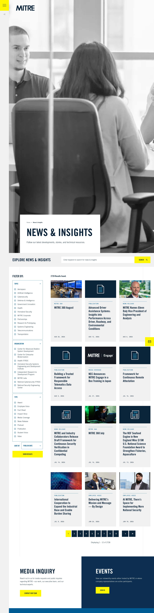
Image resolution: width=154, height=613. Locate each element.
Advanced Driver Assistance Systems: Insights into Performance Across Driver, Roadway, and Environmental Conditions (100, 318)
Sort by (17, 446)
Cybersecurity (23, 297)
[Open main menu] (4, 5)
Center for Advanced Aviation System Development (29, 350)
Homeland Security (25, 312)
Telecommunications (25, 330)
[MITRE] (25, 8)
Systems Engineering (25, 327)
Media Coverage (24, 418)
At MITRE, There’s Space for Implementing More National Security (133, 505)
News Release (23, 421)
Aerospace (21, 289)
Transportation (23, 334)
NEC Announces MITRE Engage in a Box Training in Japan (100, 377)
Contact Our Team (30, 593)
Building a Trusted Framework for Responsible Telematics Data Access (64, 381)
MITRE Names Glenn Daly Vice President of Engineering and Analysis (135, 313)
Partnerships (22, 319)
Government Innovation (26, 304)
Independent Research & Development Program (27, 373)
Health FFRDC (23, 361)
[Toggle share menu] (4, 14)
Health (20, 308)
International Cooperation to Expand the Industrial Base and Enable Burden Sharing (65, 506)
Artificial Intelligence (25, 293)
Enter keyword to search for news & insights (80, 260)
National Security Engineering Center (29, 386)
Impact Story (22, 414)
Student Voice (23, 433)
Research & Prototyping (26, 323)
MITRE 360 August (63, 307)
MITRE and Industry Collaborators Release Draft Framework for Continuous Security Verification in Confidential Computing (66, 443)
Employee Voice (23, 406)
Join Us (102, 590)
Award (20, 403)
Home (28, 222)
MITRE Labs (22, 378)
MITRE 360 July (96, 433)
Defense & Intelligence (26, 300)
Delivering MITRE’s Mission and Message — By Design (100, 503)
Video (20, 436)
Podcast (21, 425)
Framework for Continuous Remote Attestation (133, 377)
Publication (22, 429)
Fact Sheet (22, 410)
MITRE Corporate (24, 315)
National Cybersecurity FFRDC (29, 382)
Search (141, 260)
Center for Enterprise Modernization (25, 356)
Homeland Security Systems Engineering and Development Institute (29, 366)
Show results (27, 454)
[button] (28, 283)
